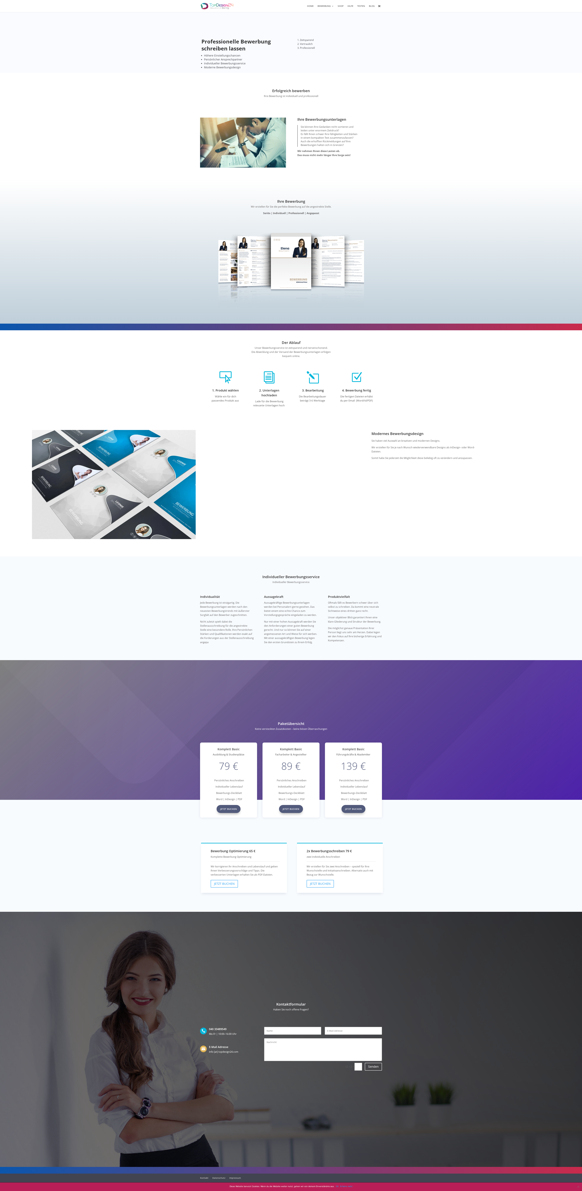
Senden (373, 1066)
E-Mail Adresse (218, 1047)
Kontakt (204, 1177)
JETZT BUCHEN (224, 884)
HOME (310, 6)
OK (337, 1186)
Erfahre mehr (346, 1186)
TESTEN (361, 6)
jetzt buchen (228, 809)
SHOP (341, 6)
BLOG (372, 6)
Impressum (235, 1177)
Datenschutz (218, 1177)
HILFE (350, 6)
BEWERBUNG (324, 6)
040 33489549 (217, 1029)
